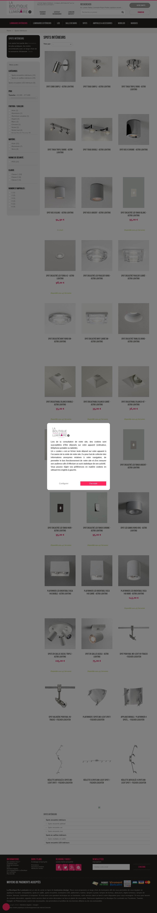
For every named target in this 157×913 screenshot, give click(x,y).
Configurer (63, 483)
